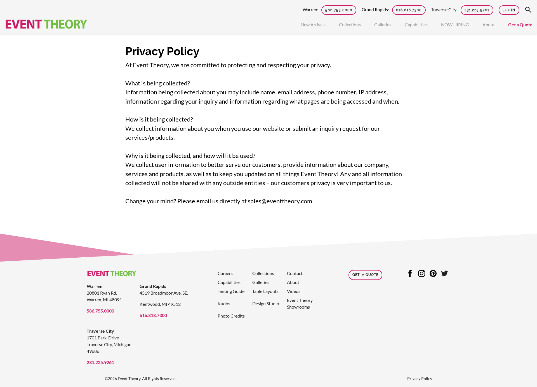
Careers (225, 273)
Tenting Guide (231, 291)
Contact (295, 273)
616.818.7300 (409, 10)
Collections (350, 24)
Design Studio (265, 303)
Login (509, 10)
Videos (293, 291)
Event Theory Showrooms (300, 303)
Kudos (224, 303)
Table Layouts (265, 291)
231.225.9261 (477, 10)
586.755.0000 (338, 10)
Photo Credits (231, 315)
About (488, 24)
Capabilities (416, 24)
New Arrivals (313, 24)
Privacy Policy (419, 378)
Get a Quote (520, 24)
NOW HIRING (455, 24)
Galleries (382, 24)
